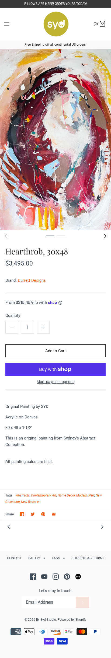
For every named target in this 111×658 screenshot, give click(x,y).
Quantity (12, 315)
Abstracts (23, 495)
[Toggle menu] (6, 24)
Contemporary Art (43, 495)
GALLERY (37, 558)
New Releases (30, 502)
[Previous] (6, 236)
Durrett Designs (32, 280)
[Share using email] (54, 514)
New (91, 495)
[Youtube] (44, 576)
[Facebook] (33, 576)
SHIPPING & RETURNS (88, 558)
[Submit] (82, 602)
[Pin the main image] (43, 514)
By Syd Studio (46, 620)
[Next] (105, 236)
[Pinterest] (67, 576)
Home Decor (66, 495)
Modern (81, 495)
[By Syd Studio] (55, 24)
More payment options (55, 382)
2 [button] (61, 235)
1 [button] (50, 235)
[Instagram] (56, 576)
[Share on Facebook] (22, 514)
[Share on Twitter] (33, 514)
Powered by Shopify (72, 620)
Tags (8, 495)
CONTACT (14, 558)
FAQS (58, 558)
